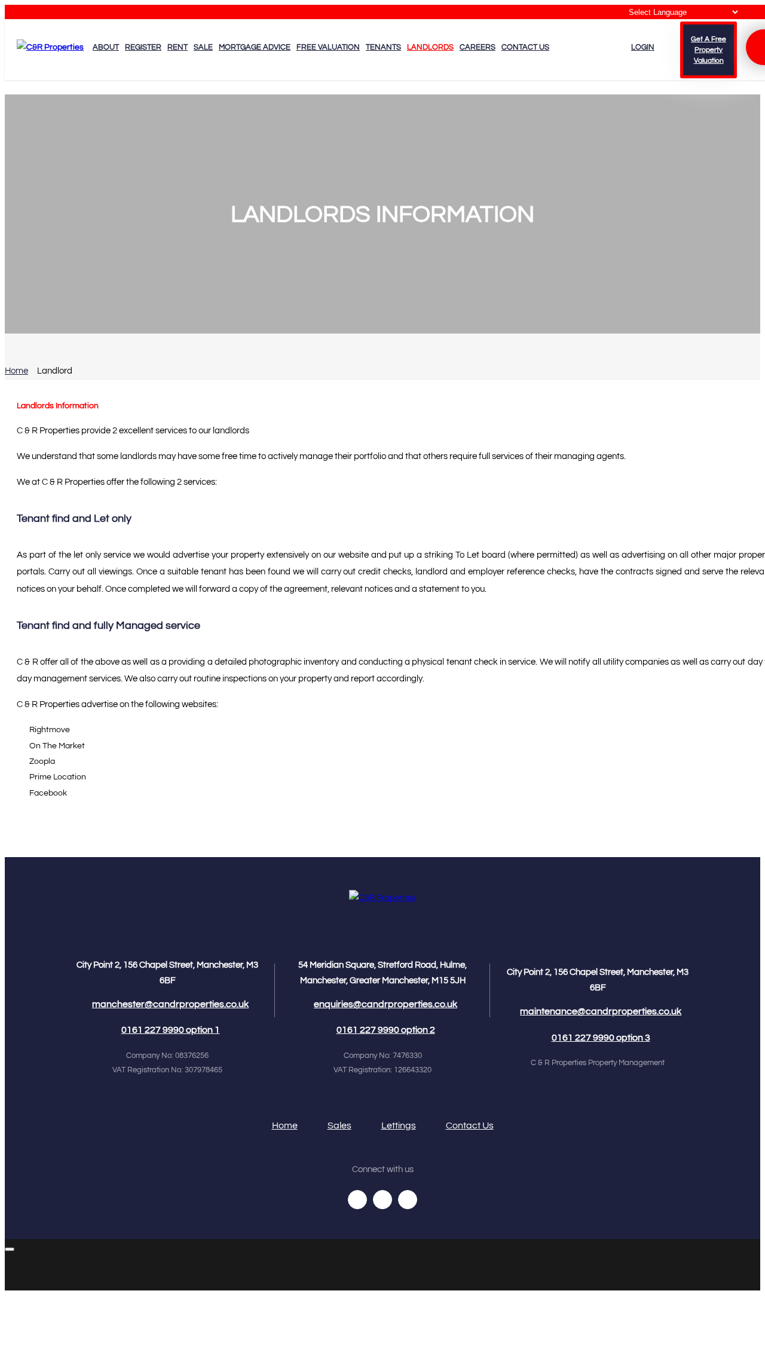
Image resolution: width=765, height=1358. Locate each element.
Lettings (398, 1125)
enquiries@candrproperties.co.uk (385, 1004)
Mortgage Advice (254, 47)
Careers (477, 47)
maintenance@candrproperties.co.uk (600, 1011)
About (106, 47)
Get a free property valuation (708, 50)
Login (642, 47)
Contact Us (470, 1125)
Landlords (430, 47)
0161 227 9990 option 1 (170, 1030)
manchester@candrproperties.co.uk (170, 1004)
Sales (339, 1125)
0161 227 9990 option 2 (385, 1030)
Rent (177, 47)
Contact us (525, 47)
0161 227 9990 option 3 (601, 1037)
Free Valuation (328, 47)
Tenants (383, 47)
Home (16, 370)
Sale (203, 47)
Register (143, 47)
